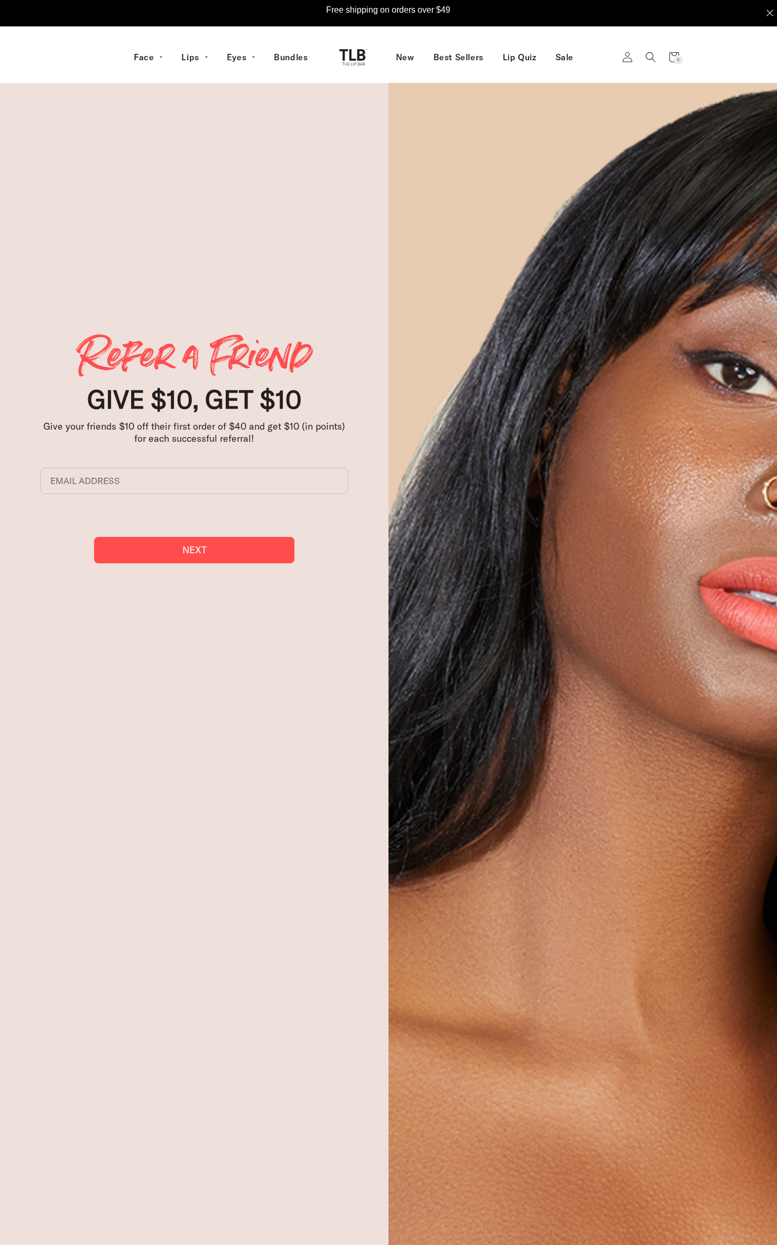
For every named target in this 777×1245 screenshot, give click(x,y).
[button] (650, 57)
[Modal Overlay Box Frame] (388, 13)
